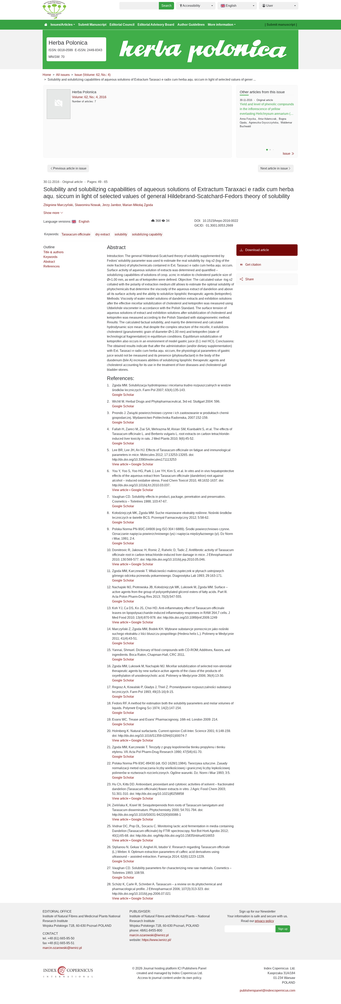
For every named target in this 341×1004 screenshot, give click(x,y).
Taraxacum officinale (76, 234)
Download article (257, 250)
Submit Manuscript (92, 24)
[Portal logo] (62, 10)
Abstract (49, 261)
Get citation (253, 264)
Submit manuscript (281, 24)
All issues (63, 74)
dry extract (102, 234)
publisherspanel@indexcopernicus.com (267, 990)
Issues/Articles (62, 24)
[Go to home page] (46, 25)
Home (47, 74)
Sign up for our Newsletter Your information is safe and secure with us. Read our (257, 916)
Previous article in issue (69, 168)
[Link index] (68, 971)
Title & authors (53, 252)
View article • (121, 464)
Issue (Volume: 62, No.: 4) (93, 74)
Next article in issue (274, 168)
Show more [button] (51, 213)
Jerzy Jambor (111, 205)
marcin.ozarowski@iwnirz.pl (62, 947)
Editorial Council (122, 24)
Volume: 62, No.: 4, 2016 (89, 97)
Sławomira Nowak (87, 205)
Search (166, 5)
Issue (287, 153)
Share (249, 279)
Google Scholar (123, 394)
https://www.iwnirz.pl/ (156, 940)
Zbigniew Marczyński (58, 205)
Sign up (283, 928)
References (51, 266)
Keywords (50, 257)
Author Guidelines (191, 24)
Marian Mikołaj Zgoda (138, 205)
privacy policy (264, 921)
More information (220, 24)
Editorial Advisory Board (156, 24)
